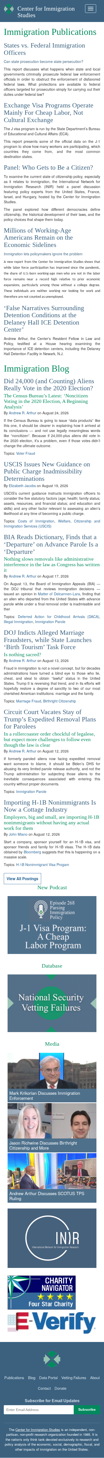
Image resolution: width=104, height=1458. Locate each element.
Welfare (64, 520)
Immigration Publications (50, 32)
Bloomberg (32, 851)
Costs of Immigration (36, 520)
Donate (60, 1388)
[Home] (9, 7)
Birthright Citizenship (59, 700)
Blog (31, 1377)
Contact (44, 1388)
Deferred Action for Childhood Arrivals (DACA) (58, 616)
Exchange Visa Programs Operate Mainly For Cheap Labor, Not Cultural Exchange (48, 112)
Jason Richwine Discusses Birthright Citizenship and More (43, 1145)
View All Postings (22, 878)
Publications (14, 1377)
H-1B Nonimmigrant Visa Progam (42, 864)
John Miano (18, 834)
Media (52, 1044)
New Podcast (52, 887)
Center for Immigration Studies (37, 1429)
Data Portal (48, 1377)
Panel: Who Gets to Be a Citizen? (48, 167)
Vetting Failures (73, 1377)
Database (52, 966)
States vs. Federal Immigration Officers (44, 49)
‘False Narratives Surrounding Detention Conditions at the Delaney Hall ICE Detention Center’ (44, 318)
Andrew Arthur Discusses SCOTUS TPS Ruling (46, 1195)
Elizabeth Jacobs (22, 485)
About (95, 1377)
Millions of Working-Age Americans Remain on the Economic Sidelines (38, 237)
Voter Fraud (25, 453)
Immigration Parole (50, 621)
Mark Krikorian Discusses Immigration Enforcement (44, 1095)
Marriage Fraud (28, 700)
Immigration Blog (36, 368)
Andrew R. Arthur (22, 412)
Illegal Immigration (18, 621)
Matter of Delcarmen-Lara (59, 593)
